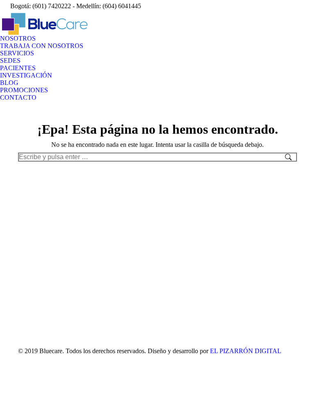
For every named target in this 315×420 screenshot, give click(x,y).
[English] (253, 5)
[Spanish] (242, 5)
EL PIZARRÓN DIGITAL (245, 350)
